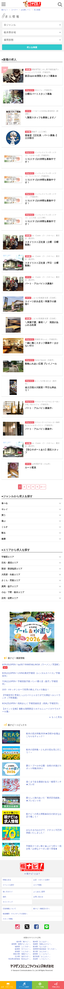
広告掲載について (9, 908)
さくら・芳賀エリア (10, 580)
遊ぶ (3, 521)
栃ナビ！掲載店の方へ (41, 908)
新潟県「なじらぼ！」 (41, 946)
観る (3, 533)
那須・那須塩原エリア (11, 568)
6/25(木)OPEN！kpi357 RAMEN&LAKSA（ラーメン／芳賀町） (31, 664)
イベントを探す (24, 987)
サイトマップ (8, 902)
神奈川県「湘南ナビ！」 (22, 954)
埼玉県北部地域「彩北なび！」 (19, 959)
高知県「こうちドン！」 (42, 959)
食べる (4, 503)
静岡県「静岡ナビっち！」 (21, 944)
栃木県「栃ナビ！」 (24, 941)
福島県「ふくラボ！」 (23, 946)
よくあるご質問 (39, 892)
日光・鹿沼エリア (9, 562)
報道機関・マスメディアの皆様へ (15, 914)
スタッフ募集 (8, 919)
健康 (3, 539)
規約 (4, 897)
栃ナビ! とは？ (33, 873)
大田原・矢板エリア (10, 574)
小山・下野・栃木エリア (12, 592)
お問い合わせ (38, 897)
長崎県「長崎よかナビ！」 (43, 944)
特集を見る (7, 880)
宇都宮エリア (7, 557)
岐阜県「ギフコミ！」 (23, 949)
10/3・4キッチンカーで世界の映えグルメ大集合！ (25, 689)
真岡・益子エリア (9, 586)
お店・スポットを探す (8, 987)
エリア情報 (40, 987)
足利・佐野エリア (9, 598)
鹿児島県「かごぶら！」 (42, 956)
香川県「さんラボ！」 (41, 951)
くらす (4, 527)
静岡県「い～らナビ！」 (42, 954)
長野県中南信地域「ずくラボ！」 (45, 949)
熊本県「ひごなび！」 (41, 941)
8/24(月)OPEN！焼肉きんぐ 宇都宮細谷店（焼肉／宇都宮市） (31, 703)
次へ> (42, 487)
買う (3, 515)
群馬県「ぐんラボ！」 (23, 951)
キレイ (4, 509)
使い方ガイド (8, 892)
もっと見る (56, 717)
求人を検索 (32, 47)
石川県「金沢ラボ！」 (23, 956)
